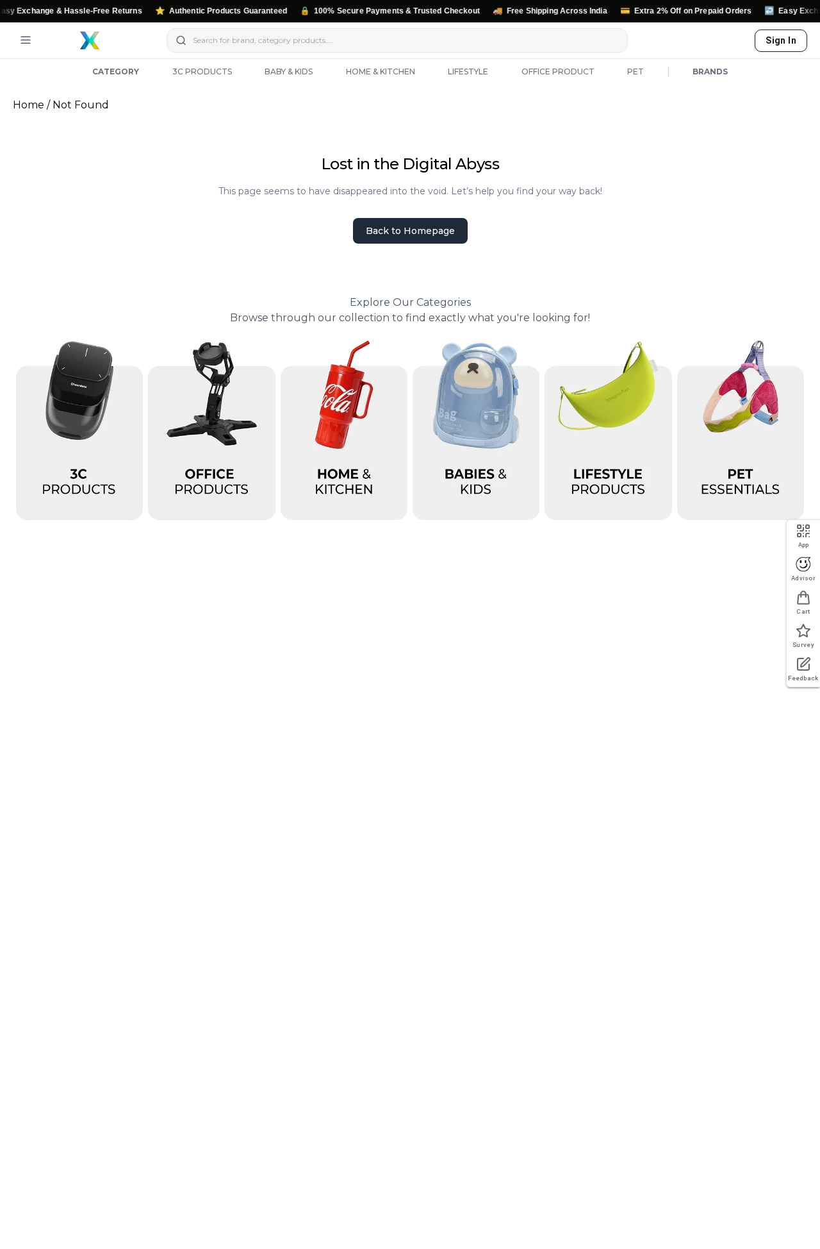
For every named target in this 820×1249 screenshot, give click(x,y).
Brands (710, 71)
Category (115, 71)
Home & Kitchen (380, 71)
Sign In (781, 40)
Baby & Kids (289, 71)
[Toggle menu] (25, 40)
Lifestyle (468, 71)
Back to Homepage (410, 231)
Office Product (557, 71)
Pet (635, 71)
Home (28, 105)
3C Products (202, 71)
